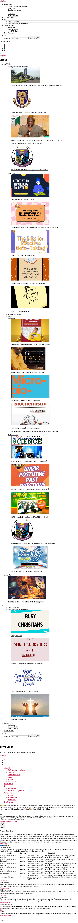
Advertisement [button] (5, 903)
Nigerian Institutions (14, 10)
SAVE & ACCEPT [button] (5, 915)
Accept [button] (14, 821)
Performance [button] (4, 888)
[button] (5, 35)
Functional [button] (3, 881)
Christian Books (13, 29)
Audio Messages (13, 21)
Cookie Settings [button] (5, 821)
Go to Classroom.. (10, 33)
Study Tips (11, 8)
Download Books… (10, 25)
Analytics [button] (3, 895)
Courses (10, 12)
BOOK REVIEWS (13, 31)
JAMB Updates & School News (18, 6)
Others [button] (2, 910)
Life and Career (9, 18)
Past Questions (13, 16)
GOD (5, 19)
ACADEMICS (8, 4)
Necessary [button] (3, 844)
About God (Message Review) (18, 23)
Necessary (6, 846)
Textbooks (11, 14)
